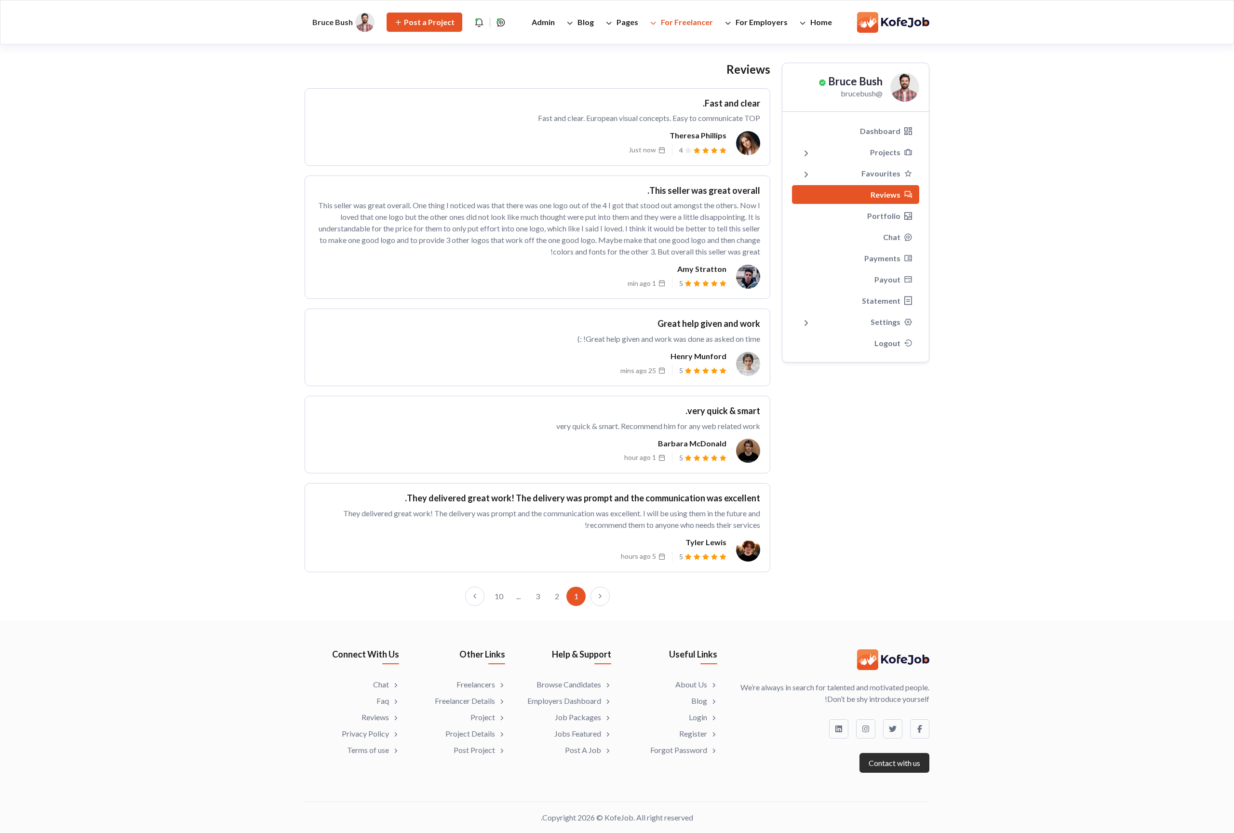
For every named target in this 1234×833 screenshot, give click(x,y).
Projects (885, 152)
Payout (887, 279)
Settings (885, 321)
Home (820, 22)
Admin (543, 22)
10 (499, 596)
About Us (691, 684)
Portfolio (883, 215)
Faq (382, 700)
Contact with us (894, 762)
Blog (585, 22)
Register (693, 733)
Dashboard (880, 130)
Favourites (880, 173)
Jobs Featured (577, 733)
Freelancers (475, 684)
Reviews (885, 194)
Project (482, 717)
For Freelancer (686, 22)
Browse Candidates (569, 684)
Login (698, 717)
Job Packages (578, 717)
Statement (881, 300)
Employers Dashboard (564, 700)
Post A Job (583, 749)
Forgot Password (678, 749)
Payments (882, 258)
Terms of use (368, 749)
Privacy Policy (365, 733)
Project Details (470, 733)
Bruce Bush (855, 81)
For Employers (761, 22)
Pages (626, 22)
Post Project (474, 749)
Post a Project (429, 22)
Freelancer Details (465, 700)
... (518, 596)
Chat (891, 237)
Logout (887, 343)
